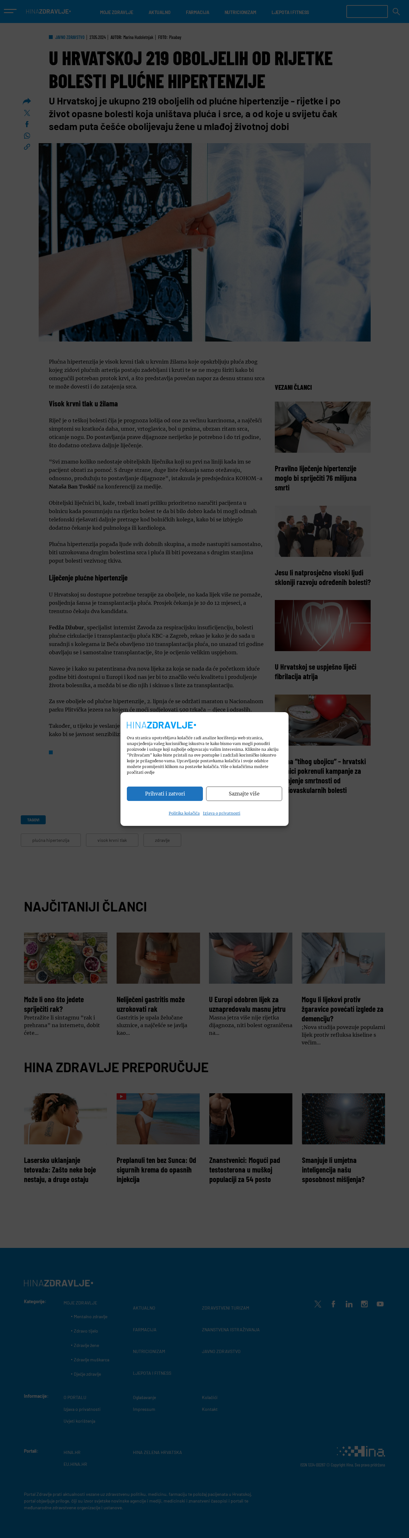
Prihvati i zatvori (165, 794)
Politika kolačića (184, 813)
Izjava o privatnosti (221, 813)
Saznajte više (244, 794)
